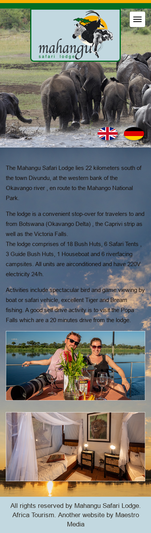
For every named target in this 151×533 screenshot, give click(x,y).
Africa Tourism (33, 515)
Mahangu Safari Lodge (106, 505)
